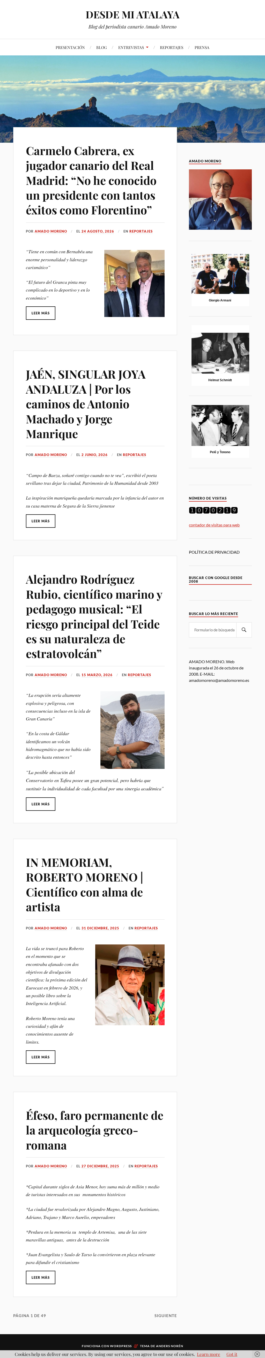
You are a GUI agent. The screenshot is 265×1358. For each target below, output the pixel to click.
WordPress (121, 1346)
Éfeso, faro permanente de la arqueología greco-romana (94, 1129)
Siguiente (165, 1315)
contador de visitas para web (214, 524)
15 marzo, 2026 (97, 675)
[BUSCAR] (244, 630)
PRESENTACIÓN (70, 47)
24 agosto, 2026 (98, 231)
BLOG (101, 47)
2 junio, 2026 (95, 455)
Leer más (41, 313)
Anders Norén (169, 1346)
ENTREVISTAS (131, 47)
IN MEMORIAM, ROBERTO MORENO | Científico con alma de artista (84, 884)
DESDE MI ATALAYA (133, 14)
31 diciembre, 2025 (100, 928)
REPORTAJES (171, 47)
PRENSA (202, 47)
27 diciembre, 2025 (100, 1166)
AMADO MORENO (51, 231)
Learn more (208, 1354)
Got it (231, 1354)
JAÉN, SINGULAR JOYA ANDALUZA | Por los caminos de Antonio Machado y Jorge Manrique (85, 403)
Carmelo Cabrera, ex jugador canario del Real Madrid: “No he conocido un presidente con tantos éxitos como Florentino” (91, 180)
